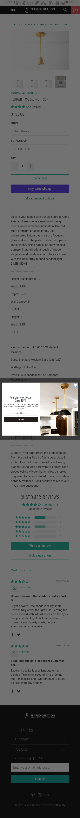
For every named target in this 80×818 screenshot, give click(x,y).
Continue (21, 419)
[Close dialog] (75, 385)
